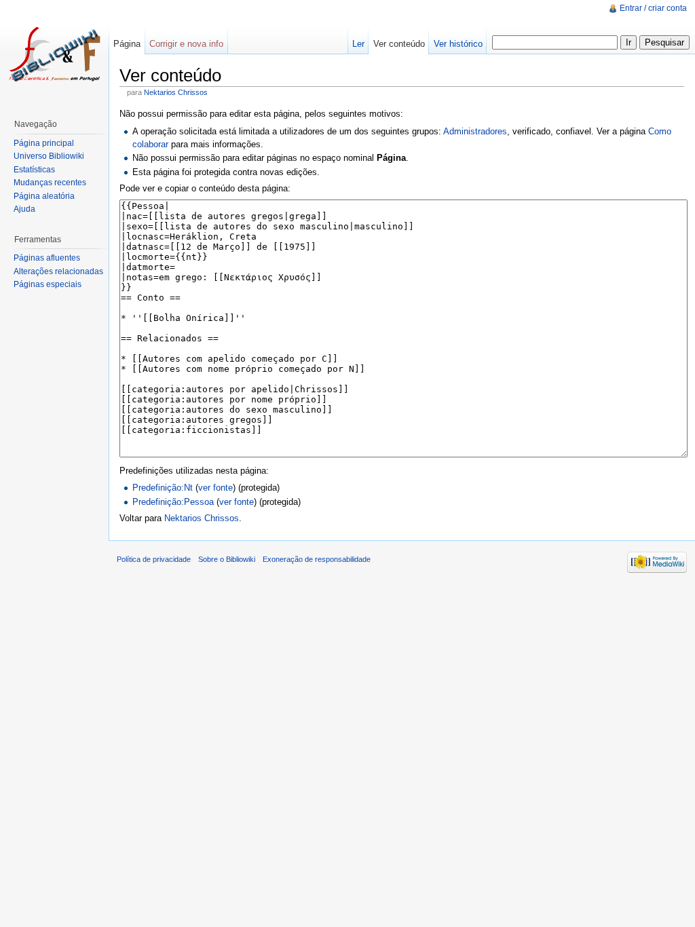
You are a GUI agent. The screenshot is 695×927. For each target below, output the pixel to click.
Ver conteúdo (399, 44)
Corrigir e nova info (186, 44)
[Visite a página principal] (54, 54)
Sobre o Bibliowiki (226, 559)
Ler (358, 44)
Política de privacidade (154, 559)
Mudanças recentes (50, 182)
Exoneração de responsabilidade (317, 559)
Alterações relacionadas (58, 271)
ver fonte (215, 488)
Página (126, 44)
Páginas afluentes (47, 258)
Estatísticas (34, 169)
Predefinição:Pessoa (173, 502)
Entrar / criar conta (653, 8)
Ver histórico (458, 44)
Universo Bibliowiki (49, 156)
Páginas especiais (47, 284)
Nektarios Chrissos (176, 92)
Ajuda (24, 209)
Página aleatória (44, 196)
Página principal (44, 143)
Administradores (475, 131)
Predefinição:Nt (162, 488)
